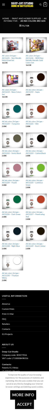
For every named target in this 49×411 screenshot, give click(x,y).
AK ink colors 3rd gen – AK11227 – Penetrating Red (35, 214)
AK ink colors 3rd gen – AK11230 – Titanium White (11, 275)
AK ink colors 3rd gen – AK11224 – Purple (11, 181)
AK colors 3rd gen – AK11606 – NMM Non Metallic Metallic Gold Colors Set (34, 59)
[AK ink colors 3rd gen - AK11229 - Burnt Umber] (36, 233)
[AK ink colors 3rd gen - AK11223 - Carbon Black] (36, 140)
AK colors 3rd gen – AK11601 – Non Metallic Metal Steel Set (11, 58)
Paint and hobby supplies (26, 18)
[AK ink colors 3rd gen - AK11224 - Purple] (12, 170)
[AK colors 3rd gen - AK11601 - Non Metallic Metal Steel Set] (12, 45)
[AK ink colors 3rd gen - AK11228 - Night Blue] (12, 233)
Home (5, 18)
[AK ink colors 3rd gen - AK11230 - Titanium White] (12, 263)
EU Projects (7, 334)
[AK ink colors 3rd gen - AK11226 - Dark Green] (12, 201)
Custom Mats (8, 309)
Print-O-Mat (8, 314)
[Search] (40, 4)
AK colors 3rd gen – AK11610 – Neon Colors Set (11, 92)
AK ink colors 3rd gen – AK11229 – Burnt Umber (35, 245)
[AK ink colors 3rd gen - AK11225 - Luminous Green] (36, 170)
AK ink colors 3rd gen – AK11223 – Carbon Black (36, 152)
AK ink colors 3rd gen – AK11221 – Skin (35, 122)
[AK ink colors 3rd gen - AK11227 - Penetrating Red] (36, 201)
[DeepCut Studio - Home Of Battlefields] (22, 4)
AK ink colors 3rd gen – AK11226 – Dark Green (11, 213)
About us (6, 304)
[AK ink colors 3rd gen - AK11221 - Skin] (36, 111)
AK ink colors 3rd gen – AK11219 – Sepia (35, 91)
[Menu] (3, 4)
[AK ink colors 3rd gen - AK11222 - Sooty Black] (12, 140)
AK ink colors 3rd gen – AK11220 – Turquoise (11, 122)
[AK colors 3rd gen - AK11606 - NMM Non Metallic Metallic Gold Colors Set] (36, 45)
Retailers (6, 324)
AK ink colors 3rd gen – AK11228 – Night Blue (11, 245)
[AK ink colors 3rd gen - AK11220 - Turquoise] (12, 111)
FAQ (4, 319)
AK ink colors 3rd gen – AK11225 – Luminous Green (35, 182)
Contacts (6, 329)
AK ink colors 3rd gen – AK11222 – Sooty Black (11, 152)
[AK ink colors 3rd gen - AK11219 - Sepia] (36, 79)
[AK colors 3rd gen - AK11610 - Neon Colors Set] (12, 79)
